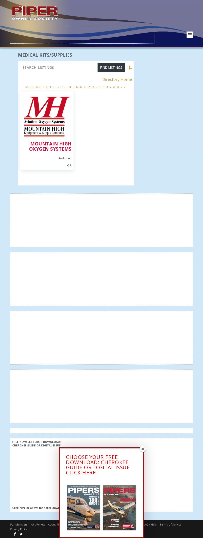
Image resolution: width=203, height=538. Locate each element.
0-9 (32, 87)
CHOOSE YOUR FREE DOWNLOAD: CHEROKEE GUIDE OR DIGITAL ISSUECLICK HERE (98, 464)
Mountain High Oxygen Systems (50, 146)
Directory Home (117, 79)
